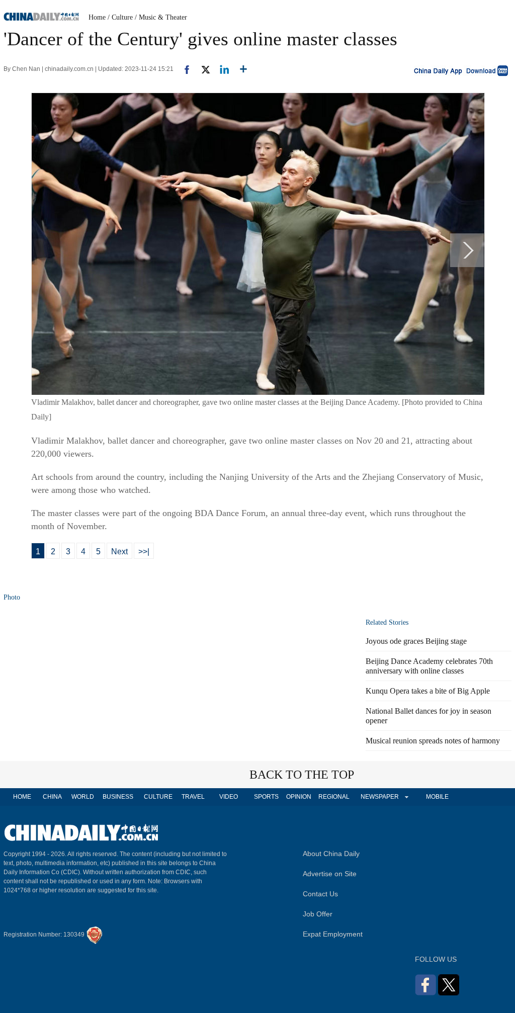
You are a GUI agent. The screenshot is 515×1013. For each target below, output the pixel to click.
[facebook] (183, 68)
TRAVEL (193, 796)
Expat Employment (333, 934)
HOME (22, 796)
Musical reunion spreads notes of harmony (433, 740)
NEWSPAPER (379, 796)
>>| (143, 551)
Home (97, 17)
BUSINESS (118, 796)
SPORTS (266, 796)
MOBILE (437, 796)
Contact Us (320, 894)
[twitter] (201, 68)
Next (119, 551)
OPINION (298, 796)
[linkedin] (220, 68)
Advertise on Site (330, 874)
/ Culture (120, 17)
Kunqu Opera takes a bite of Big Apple (428, 691)
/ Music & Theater (161, 17)
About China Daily (331, 854)
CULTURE (158, 796)
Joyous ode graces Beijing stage (416, 641)
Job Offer (317, 914)
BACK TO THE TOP (301, 774)
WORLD (82, 796)
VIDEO (228, 796)
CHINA (52, 796)
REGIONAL (334, 796)
